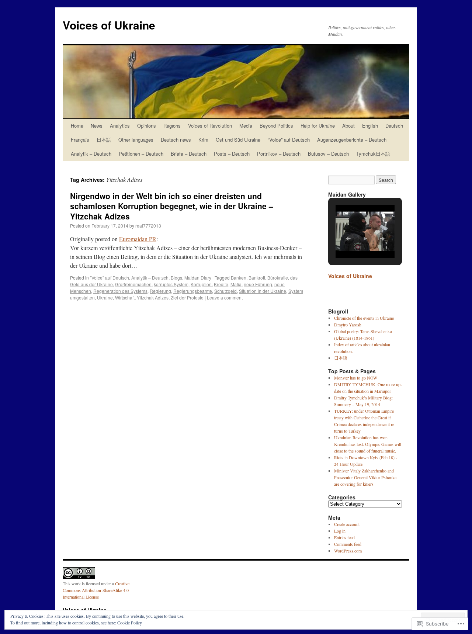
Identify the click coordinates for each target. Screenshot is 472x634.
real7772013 (148, 225)
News (97, 125)
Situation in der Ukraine (262, 291)
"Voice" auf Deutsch (109, 277)
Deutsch (394, 125)
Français (80, 139)
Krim (203, 139)
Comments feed (347, 544)
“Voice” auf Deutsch (289, 139)
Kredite (221, 284)
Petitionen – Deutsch (141, 153)
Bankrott (257, 277)
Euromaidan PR (137, 239)
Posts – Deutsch (232, 153)
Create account (347, 524)
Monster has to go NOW (355, 378)
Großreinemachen (133, 284)
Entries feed (344, 537)
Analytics (120, 125)
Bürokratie (277, 277)
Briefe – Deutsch (188, 153)
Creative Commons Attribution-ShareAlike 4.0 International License (96, 590)
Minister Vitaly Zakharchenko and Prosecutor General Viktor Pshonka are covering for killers (365, 477)
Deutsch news (176, 139)
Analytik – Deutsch (91, 153)
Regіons (172, 125)
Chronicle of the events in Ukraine (364, 318)
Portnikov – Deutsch (279, 153)
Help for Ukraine (318, 125)
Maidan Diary (197, 277)
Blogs (176, 277)
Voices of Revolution (210, 125)
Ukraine (105, 297)
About (348, 125)
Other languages (135, 139)
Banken (238, 277)
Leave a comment (225, 297)
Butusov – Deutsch (328, 153)
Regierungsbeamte (192, 291)
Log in (340, 531)
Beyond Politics (276, 125)
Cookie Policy (129, 623)
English (370, 125)
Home (77, 125)
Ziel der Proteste (187, 297)
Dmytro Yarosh (347, 325)
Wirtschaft (125, 297)
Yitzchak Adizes (153, 297)
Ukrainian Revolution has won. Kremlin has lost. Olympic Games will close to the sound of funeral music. (367, 444)
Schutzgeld (225, 291)
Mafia (236, 284)
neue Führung (258, 284)
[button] (348, 238)
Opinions (146, 125)
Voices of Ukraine (109, 25)
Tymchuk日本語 (373, 153)
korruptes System (171, 284)
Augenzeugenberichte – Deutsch (351, 139)
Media (245, 125)
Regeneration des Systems (120, 291)
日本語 (104, 139)
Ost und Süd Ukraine (238, 139)
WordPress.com (348, 551)
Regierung (160, 291)
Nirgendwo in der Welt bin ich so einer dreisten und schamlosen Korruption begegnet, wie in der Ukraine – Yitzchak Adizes (171, 206)
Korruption (201, 284)
